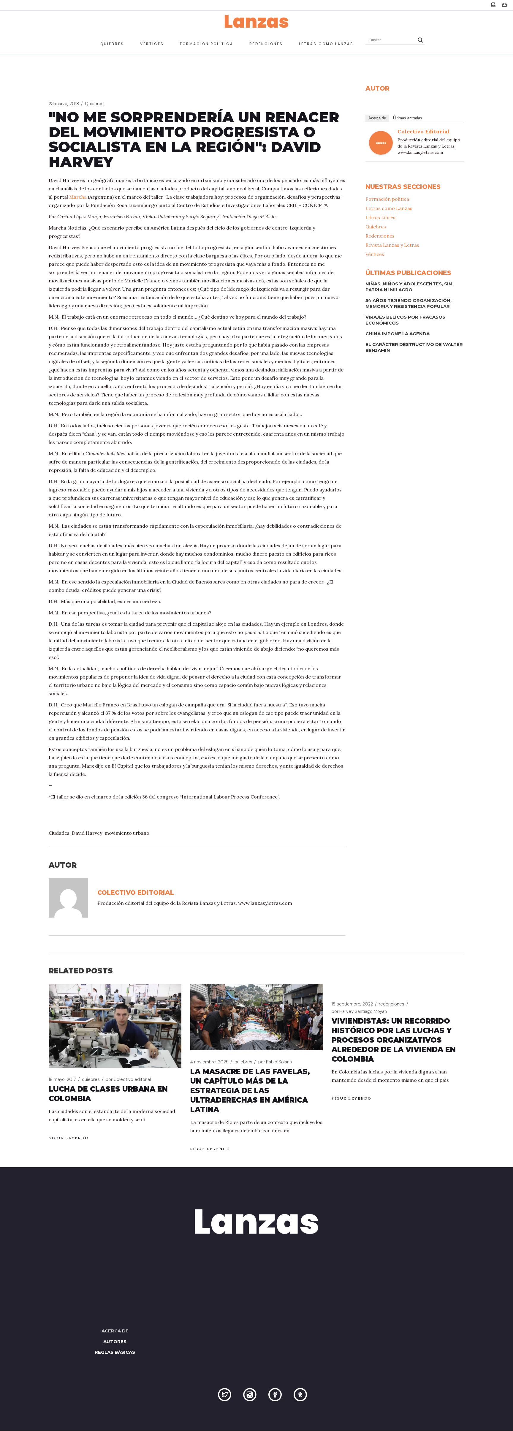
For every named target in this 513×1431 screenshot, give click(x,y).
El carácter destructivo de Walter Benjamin (414, 347)
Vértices (374, 254)
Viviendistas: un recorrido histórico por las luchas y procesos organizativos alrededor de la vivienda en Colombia (394, 1040)
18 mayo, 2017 (62, 1079)
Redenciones (380, 236)
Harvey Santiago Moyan (359, 1011)
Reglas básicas (115, 1352)
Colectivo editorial (423, 131)
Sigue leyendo (69, 1138)
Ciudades (59, 833)
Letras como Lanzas (388, 208)
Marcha (78, 197)
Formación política (387, 199)
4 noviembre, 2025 (209, 1062)
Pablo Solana (275, 1062)
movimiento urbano (126, 833)
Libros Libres (380, 217)
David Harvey (87, 833)
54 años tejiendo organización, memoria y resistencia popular (408, 303)
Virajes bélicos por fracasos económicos (405, 320)
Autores (114, 1341)
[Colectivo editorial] (381, 142)
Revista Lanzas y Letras (392, 245)
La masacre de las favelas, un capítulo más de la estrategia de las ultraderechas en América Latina (250, 1090)
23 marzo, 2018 (64, 104)
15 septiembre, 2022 (352, 1004)
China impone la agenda (397, 333)
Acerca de (377, 118)
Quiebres (94, 104)
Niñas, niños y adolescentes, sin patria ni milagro (408, 286)
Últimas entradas (407, 118)
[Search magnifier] (420, 40)
